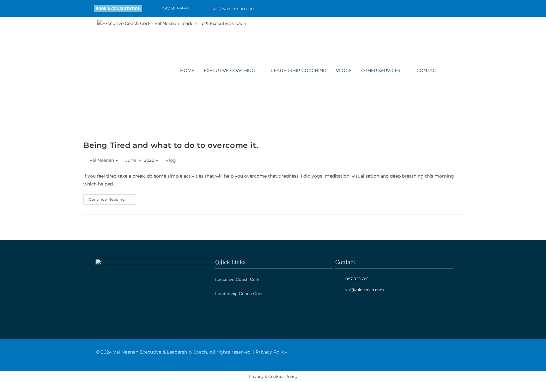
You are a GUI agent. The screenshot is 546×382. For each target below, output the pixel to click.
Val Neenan (101, 160)
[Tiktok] (452, 8)
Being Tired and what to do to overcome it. (170, 145)
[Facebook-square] (345, 310)
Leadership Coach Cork (239, 293)
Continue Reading (112, 198)
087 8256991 (175, 8)
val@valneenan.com (234, 8)
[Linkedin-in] (439, 8)
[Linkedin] (368, 310)
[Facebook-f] (425, 8)
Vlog (171, 160)
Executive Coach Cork (237, 279)
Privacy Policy (271, 352)
